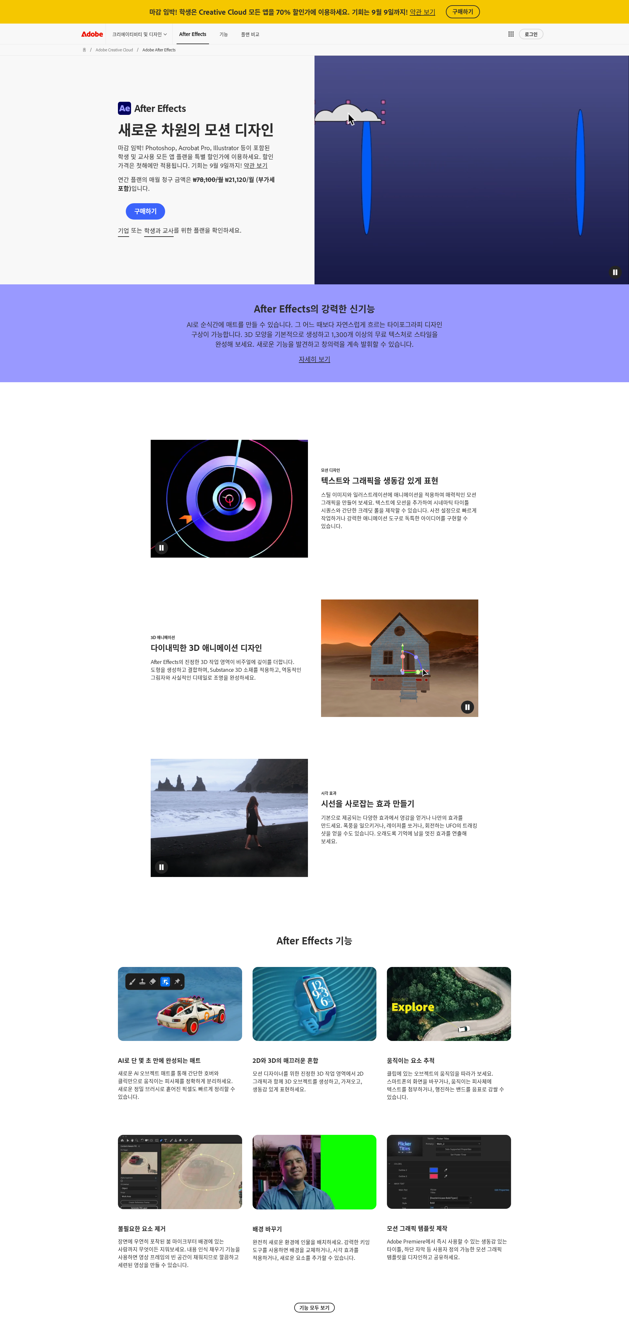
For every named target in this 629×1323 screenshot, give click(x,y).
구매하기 (462, 11)
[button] (511, 34)
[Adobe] (92, 34)
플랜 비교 (250, 33)
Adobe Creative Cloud (114, 50)
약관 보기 (422, 12)
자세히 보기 (314, 359)
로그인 (531, 33)
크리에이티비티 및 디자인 (137, 33)
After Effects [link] (192, 33)
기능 (223, 33)
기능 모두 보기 (314, 1307)
